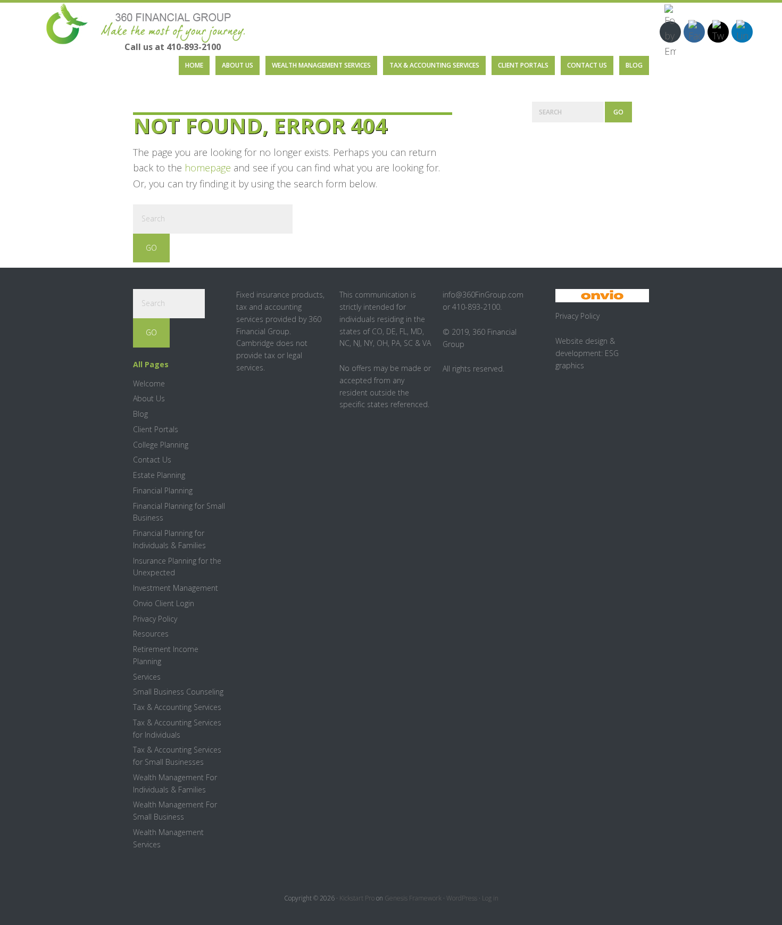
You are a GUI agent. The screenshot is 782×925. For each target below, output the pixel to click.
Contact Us (152, 460)
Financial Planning (163, 490)
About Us (149, 398)
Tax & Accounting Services (177, 707)
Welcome (149, 383)
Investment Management (175, 588)
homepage (208, 167)
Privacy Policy (155, 619)
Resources (151, 634)
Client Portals (155, 429)
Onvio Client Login (163, 603)
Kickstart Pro (357, 898)
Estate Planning (159, 475)
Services (147, 677)
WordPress (461, 898)
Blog (140, 414)
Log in (490, 898)
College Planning (160, 445)
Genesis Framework (413, 898)
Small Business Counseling (178, 692)
